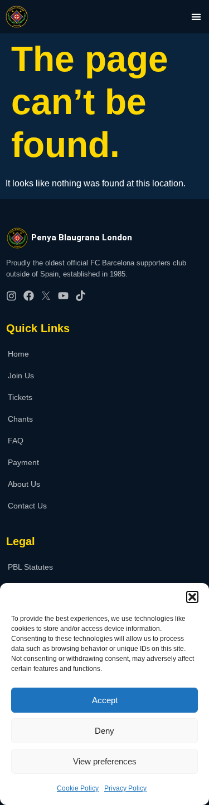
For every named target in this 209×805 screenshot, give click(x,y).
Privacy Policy (125, 788)
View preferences (105, 761)
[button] (192, 596)
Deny (104, 730)
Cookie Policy (78, 788)
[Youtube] (63, 295)
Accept (105, 700)
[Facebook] (28, 295)
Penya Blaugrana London (81, 238)
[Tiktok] (80, 295)
